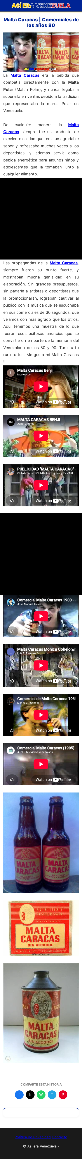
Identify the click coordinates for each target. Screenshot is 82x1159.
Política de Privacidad (33, 1137)
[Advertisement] (41, 219)
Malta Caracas (24, 75)
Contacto (59, 1137)
